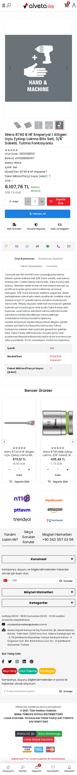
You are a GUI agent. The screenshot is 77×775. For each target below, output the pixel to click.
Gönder (68, 581)
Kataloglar (47, 671)
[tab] (25, 259)
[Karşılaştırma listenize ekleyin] (38, 246)
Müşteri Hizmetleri (57, 537)
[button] (10, 68)
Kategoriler (38, 603)
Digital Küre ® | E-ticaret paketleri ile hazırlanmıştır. (38, 758)
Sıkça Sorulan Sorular (28, 536)
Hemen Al (39, 214)
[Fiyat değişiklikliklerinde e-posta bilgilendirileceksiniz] (49, 246)
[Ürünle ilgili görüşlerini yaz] (28, 246)
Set (52, 348)
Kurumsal (38, 559)
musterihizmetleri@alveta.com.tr (27, 624)
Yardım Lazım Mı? (10, 537)
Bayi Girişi (9, 671)
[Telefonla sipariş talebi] (59, 246)
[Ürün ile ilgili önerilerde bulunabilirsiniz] (70, 246)
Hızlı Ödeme (28, 671)
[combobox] (6, 581)
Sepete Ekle (60, 201)
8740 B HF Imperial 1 (55, 358)
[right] (73, 442)
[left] (4, 442)
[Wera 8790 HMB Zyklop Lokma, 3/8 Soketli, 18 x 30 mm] (57, 423)
